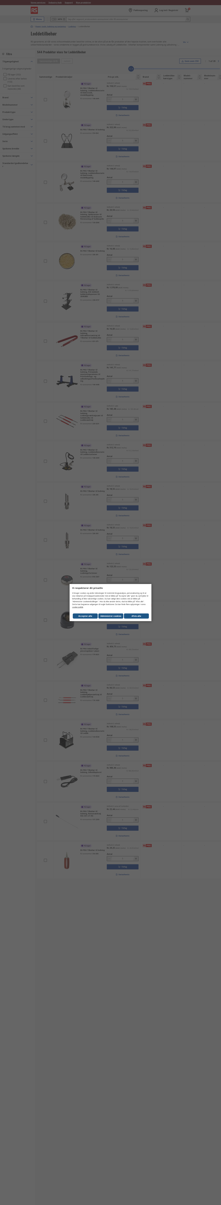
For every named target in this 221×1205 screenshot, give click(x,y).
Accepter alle (85, 616)
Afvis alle (136, 616)
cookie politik (77, 607)
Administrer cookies (110, 616)
